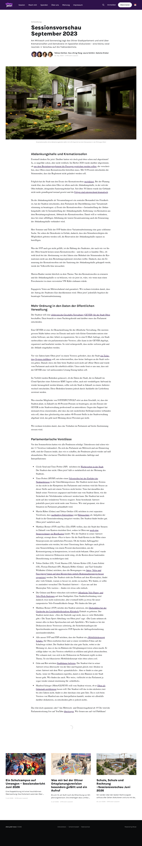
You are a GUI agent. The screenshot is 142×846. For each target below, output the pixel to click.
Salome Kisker (102, 53)
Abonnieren (125, 5)
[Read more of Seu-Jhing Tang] (39, 54)
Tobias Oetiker (60, 53)
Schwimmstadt (74, 827)
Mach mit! (33, 5)
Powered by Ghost (130, 827)
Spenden (44, 5)
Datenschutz (85, 827)
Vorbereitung (36, 22)
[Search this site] (103, 5)
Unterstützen (61, 827)
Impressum (78, 5)
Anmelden (111, 5)
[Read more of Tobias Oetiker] (34, 54)
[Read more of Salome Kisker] (50, 54)
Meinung (66, 5)
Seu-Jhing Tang (75, 53)
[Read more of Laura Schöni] (45, 54)
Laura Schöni (89, 53)
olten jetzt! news (11, 827)
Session (22, 5)
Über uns (55, 5)
